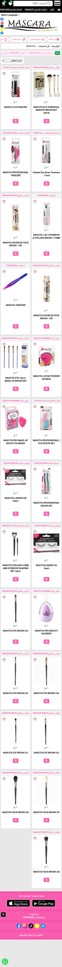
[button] (10, 3)
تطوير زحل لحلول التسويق (31, 935)
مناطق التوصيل (37, 39)
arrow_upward (3, 914)
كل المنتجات (43, 46)
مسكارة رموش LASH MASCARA (40, 53)
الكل (52, 10)
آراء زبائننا (54, 39)
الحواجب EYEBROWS (17, 53)
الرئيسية (56, 46)
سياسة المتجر (18, 39)
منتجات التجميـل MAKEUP (36, 10)
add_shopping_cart (46, 120)
